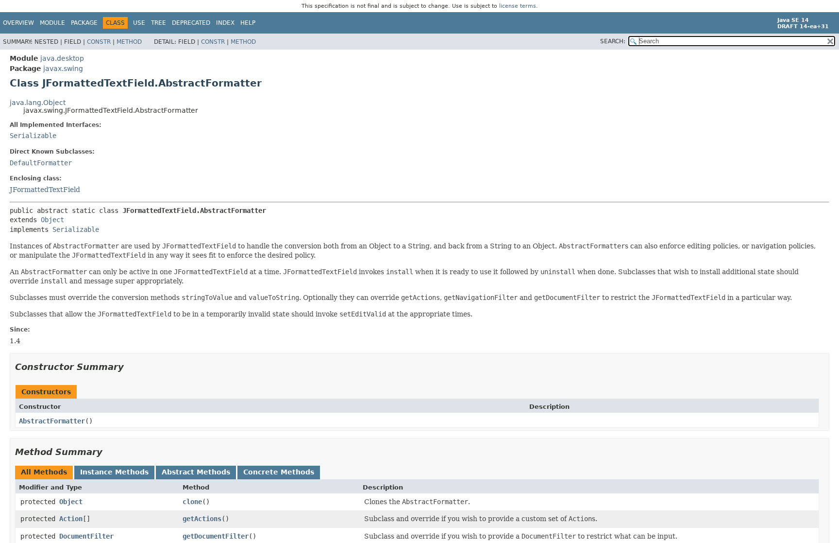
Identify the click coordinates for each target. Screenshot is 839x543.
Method (129, 41)
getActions (202, 519)
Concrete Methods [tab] (278, 472)
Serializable (33, 136)
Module (52, 22)
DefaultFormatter (41, 163)
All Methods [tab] (44, 472)
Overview (18, 22)
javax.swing (63, 68)
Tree (158, 22)
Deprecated (191, 22)
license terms (517, 6)
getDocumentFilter (216, 536)
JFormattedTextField (45, 189)
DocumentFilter (86, 536)
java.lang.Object (38, 102)
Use (139, 22)
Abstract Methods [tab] (196, 472)
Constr (99, 41)
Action (71, 519)
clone (192, 502)
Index (225, 22)
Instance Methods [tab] (114, 472)
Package (84, 22)
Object (52, 220)
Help (247, 22)
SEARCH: (612, 41)
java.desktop (62, 58)
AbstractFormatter (52, 421)
